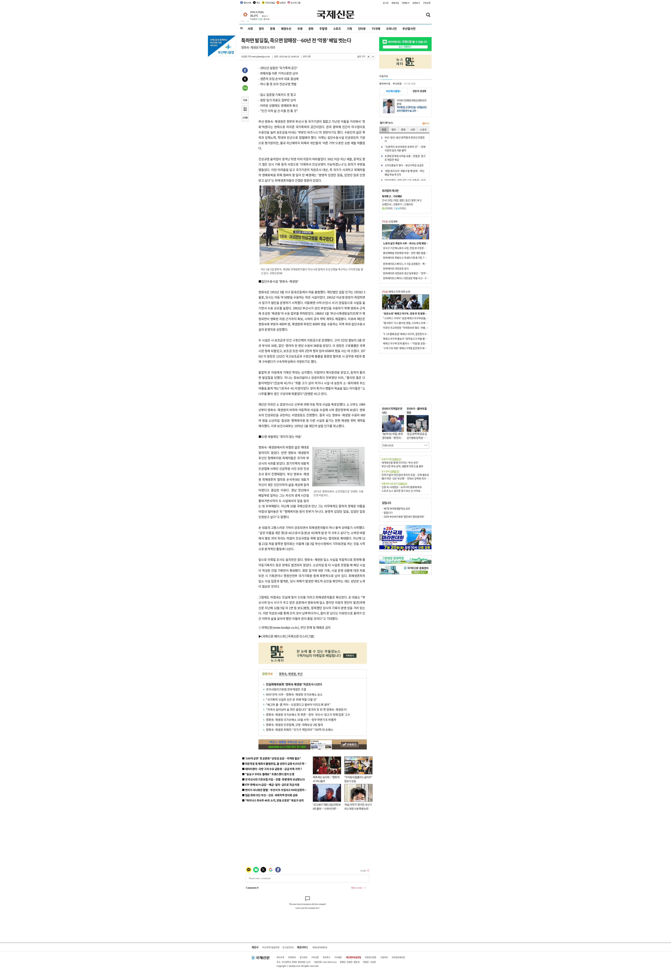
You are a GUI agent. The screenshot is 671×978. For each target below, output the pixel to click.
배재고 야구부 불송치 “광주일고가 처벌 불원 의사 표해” (410, 338)
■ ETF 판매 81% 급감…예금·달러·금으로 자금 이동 (271, 784)
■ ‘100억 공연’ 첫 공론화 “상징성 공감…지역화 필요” (271, 758)
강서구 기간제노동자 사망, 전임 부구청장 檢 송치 (407, 248)
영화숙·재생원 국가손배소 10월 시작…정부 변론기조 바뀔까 (301, 719)
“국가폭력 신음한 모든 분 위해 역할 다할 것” (291, 699)
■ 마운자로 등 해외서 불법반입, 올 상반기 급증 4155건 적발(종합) (277, 763)
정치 (261, 28)
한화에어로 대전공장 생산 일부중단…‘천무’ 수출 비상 (409, 273)
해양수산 (286, 28)
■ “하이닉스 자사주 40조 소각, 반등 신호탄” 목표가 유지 (273, 800)
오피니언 (391, 28)
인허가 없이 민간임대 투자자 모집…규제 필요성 (405, 474)
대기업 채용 (410, 83)
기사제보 (338, 957)
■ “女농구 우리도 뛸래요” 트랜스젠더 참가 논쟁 (268, 774)
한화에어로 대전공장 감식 (396, 268)
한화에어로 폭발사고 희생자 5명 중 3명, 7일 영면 (407, 257)
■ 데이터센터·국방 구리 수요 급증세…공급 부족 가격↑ (272, 769)
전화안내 (292, 957)
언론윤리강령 (370, 957)
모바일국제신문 (398, 957)
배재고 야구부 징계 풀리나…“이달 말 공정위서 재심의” (410, 343)
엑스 (258, 2)
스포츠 (337, 28)
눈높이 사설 (391, 459)
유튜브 (283, 2)
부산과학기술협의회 (270, 947)
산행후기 (397, 204)
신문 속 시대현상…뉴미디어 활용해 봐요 (402, 487)
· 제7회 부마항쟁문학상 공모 (396, 508)
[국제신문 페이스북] (273, 636)
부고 (419, 200)
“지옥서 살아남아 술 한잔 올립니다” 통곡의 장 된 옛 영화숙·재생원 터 (306, 709)
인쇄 (245, 100)
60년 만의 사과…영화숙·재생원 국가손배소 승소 (294, 694)
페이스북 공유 (245, 71)
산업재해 (390, 221)
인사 (384, 200)
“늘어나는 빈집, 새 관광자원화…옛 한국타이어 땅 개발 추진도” (392, 437)
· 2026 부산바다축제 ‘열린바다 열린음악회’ (403, 516)
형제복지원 (384, 83)
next (429, 537)
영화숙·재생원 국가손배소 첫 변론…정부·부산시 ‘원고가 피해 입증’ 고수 (308, 714)
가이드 (387, 208)
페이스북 (247, 2)
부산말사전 (408, 28)
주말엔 (323, 28)
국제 (299, 28)
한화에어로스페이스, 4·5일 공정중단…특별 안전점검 (409, 263)
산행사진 (408, 204)
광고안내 (303, 957)
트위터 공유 (245, 79)
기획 (349, 28)
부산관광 (397, 83)
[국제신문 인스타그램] (300, 636)
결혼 (402, 200)
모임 (390, 200)
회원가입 (395, 2)
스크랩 (245, 118)
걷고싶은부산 (288, 947)
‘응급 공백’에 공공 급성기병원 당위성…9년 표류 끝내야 (417, 437)
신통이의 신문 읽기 (394, 483)
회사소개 (280, 957)
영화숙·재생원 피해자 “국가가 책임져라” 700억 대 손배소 (299, 729)
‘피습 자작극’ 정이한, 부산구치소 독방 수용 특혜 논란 (358, 806)
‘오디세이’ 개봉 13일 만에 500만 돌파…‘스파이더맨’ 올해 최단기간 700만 (327, 808)
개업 (396, 200)
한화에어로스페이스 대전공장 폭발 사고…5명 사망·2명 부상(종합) (416, 278)
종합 (384, 129)
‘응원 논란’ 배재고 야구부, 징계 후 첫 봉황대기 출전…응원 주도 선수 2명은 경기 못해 (425, 313)
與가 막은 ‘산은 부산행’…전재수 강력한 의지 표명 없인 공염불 (412, 478)
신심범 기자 (246, 56)
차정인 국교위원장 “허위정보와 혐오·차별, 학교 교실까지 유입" (414, 327)
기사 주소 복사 (245, 109)
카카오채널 (270, 2)
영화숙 (283, 674)
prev (381, 537)
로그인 (385, 2)
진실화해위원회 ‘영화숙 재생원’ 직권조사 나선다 (294, 684)
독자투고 (326, 957)
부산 (300, 674)
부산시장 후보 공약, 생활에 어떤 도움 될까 (402, 466)
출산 (407, 200)
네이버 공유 (245, 88)
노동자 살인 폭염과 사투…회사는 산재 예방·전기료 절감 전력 (413, 243)
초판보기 (416, 2)
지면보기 (405, 2)
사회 (250, 28)
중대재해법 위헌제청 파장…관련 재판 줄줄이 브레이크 (410, 253)
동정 (413, 200)
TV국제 (376, 28)
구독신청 (426, 2)
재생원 (292, 674)
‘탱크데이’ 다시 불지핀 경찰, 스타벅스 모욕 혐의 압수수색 (411, 323)
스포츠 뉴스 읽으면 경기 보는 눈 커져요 (401, 490)
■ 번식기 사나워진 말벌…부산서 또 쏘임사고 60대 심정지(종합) (276, 790)
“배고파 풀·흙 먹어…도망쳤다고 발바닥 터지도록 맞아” (298, 704)
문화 (311, 28)
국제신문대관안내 (319, 947)
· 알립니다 (387, 512)
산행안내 (386, 204)
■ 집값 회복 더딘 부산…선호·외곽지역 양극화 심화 (269, 795)
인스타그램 (295, 2)
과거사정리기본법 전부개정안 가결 (286, 689)
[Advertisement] (405, 379)
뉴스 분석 (390, 471)
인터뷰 (362, 28)
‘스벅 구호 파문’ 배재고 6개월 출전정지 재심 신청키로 (409, 348)
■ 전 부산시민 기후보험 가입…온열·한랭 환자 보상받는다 (273, 779)
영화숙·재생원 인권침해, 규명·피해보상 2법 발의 (294, 725)
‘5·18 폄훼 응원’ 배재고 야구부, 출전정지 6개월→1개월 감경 (413, 334)
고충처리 (384, 957)
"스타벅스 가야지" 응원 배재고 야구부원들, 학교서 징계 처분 (413, 318)
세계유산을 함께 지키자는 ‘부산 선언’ (400, 462)
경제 (272, 28)
